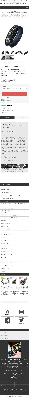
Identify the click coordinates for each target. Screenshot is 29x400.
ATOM (18, 392)
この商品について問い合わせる (7, 110)
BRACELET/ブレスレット (18, 66)
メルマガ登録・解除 (23, 390)
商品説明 (7, 117)
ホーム (5, 389)
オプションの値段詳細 (5, 97)
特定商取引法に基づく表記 (6, 100)
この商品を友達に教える (6, 108)
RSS (16, 392)
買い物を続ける (4, 112)
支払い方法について (10, 389)
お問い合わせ (3, 385)
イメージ (22, 117)
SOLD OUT (14, 94)
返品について (3, 99)
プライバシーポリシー (15, 390)
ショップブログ (12, 392)
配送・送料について (17, 389)
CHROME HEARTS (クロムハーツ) (7, 66)
